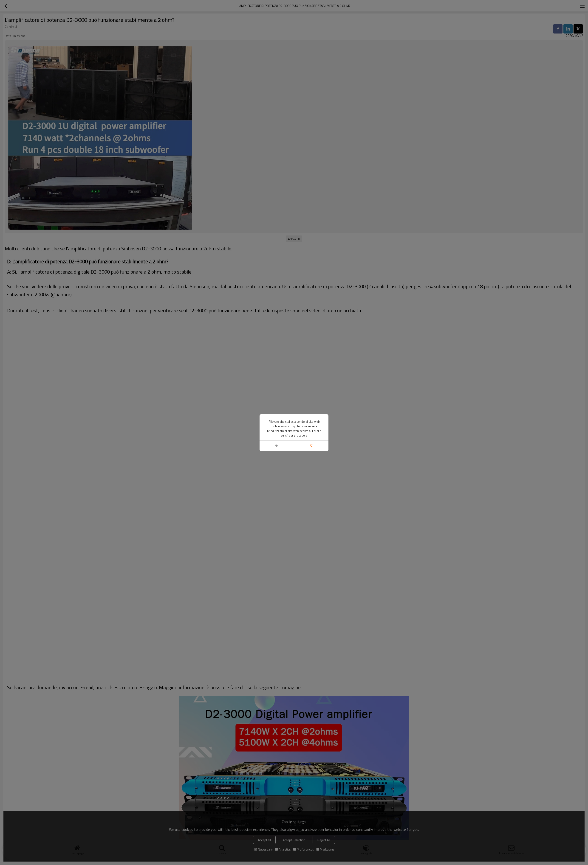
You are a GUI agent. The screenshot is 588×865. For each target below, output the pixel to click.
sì (311, 445)
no (277, 445)
